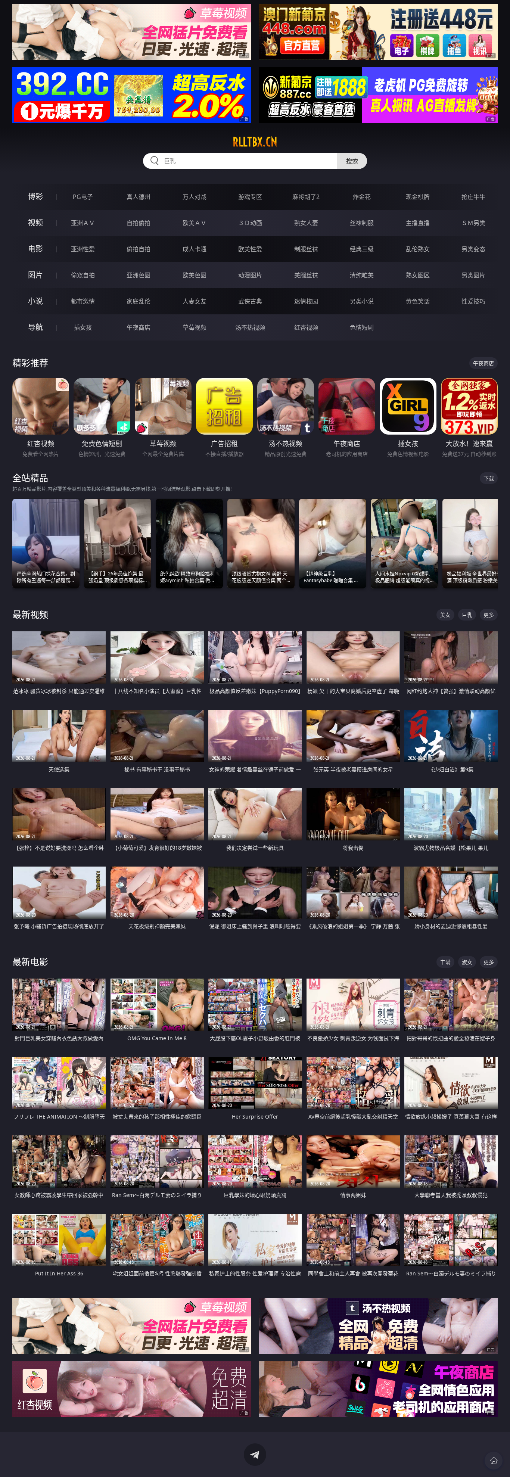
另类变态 (473, 249)
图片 (35, 275)
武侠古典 (250, 301)
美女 (445, 614)
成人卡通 (194, 249)
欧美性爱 (250, 249)
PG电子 (83, 197)
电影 (35, 249)
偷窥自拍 (83, 275)
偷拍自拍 (138, 249)
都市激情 (83, 301)
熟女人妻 (306, 223)
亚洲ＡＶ (83, 223)
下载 (488, 478)
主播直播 (418, 223)
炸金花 (362, 197)
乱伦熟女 (418, 249)
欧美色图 (194, 275)
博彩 (35, 197)
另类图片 (473, 275)
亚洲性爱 (83, 249)
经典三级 (362, 249)
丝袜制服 (362, 223)
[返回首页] (494, 1461)
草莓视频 (194, 327)
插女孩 (83, 327)
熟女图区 (418, 275)
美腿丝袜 (306, 275)
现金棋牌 (418, 197)
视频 (35, 223)
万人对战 (194, 197)
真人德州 (138, 197)
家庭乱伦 (138, 301)
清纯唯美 (362, 275)
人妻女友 (194, 301)
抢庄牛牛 (473, 197)
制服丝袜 (306, 249)
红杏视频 (306, 327)
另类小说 (362, 301)
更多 (488, 614)
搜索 (352, 161)
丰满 (445, 962)
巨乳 (467, 614)
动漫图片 (250, 275)
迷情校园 (306, 301)
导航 (35, 327)
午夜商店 (138, 327)
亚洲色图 (138, 275)
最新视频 (30, 614)
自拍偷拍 (138, 223)
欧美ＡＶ (194, 223)
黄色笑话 (418, 301)
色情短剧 (362, 327)
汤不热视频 (250, 327)
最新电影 (30, 961)
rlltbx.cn (255, 141)
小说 (35, 301)
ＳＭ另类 (473, 223)
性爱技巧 (473, 301)
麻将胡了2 (306, 197)
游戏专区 (250, 197)
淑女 (467, 962)
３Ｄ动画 (250, 223)
